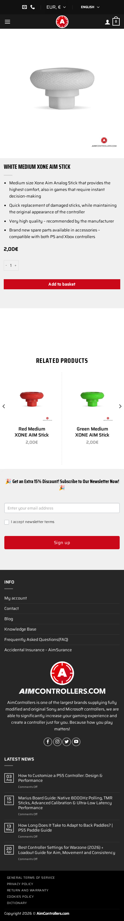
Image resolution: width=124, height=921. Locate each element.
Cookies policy (20, 896)
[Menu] (7, 21)
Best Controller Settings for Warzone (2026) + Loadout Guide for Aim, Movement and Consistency (66, 850)
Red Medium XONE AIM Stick (32, 432)
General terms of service (31, 877)
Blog (8, 619)
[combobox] (56, 7)
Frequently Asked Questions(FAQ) (36, 639)
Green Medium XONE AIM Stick (92, 432)
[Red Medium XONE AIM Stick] (32, 400)
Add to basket (61, 284)
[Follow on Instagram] (57, 742)
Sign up (62, 542)
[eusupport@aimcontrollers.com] (25, 7)
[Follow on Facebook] (48, 742)
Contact (11, 608)
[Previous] (4, 418)
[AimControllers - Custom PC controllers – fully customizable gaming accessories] (62, 21)
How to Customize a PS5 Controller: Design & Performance (60, 778)
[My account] (107, 22)
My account (15, 598)
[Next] (120, 418)
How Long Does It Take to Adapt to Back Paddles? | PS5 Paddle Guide (65, 828)
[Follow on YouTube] (76, 742)
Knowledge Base (20, 629)
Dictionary (17, 903)
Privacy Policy (20, 884)
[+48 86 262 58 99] (33, 7)
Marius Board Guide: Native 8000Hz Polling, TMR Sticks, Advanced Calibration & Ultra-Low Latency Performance (65, 803)
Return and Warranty (27, 890)
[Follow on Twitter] (66, 742)
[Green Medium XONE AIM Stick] (92, 400)
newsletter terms (39, 522)
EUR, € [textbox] (53, 7)
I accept (32, 522)
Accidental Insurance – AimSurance (38, 650)
